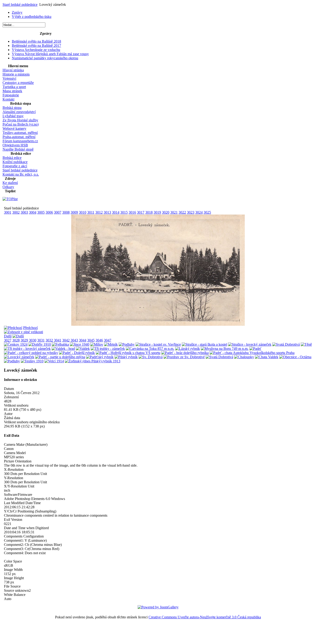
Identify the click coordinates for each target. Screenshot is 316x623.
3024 (199, 212)
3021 (174, 212)
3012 (99, 212)
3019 (157, 212)
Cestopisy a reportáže (18, 83)
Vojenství (9, 78)
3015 (124, 212)
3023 (190, 212)
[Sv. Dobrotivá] (151, 357)
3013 (107, 212)
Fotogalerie (11, 95)
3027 (7, 340)
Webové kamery (14, 128)
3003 (24, 212)
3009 (74, 212)
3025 (207, 212)
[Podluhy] (127, 344)
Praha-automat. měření (19, 137)
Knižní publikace (15, 162)
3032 (49, 340)
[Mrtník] (111, 344)
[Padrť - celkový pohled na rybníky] (31, 353)
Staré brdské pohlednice (20, 4)
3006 (49, 212)
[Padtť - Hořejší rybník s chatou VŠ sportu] (128, 353)
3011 (90, 212)
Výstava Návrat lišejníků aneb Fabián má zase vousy (50, 54)
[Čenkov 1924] (16, 344)
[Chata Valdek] (266, 357)
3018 (149, 212)
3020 (165, 212)
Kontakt (8, 99)
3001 (7, 212)
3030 (32, 340)
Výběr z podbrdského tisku (31, 17)
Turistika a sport (14, 87)
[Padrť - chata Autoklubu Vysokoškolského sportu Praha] (252, 353)
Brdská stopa (12, 108)
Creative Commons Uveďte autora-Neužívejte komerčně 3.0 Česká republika (205, 617)
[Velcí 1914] (54, 361)
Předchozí (30, 328)
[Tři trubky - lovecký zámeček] (27, 349)
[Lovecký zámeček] (158, 324)
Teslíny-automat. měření (20, 133)
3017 (140, 212)
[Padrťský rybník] (100, 357)
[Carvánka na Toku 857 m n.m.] (150, 349)
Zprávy (17, 12)
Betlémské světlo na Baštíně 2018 (36, 41)
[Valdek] (83, 349)
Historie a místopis (16, 74)
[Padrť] (255, 349)
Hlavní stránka (13, 70)
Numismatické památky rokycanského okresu (45, 58)
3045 (91, 340)
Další (8, 336)
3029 (24, 340)
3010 (82, 212)
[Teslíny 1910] (32, 361)
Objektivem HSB (15, 145)
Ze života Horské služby (20, 120)
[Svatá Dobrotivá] (286, 344)
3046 (99, 340)
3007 (57, 212)
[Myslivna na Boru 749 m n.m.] (224, 349)
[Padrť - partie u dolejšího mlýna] (60, 357)
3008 (66, 212)
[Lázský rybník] (187, 349)
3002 (16, 212)
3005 (41, 212)
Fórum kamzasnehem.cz (20, 141)
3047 (107, 340)
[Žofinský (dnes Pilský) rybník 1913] (92, 361)
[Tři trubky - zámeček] (108, 349)
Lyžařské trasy (13, 116)
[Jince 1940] (79, 344)
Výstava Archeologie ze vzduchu (36, 50)
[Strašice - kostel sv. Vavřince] (158, 344)
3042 (66, 340)
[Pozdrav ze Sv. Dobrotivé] (184, 357)
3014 (115, 212)
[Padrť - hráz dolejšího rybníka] (185, 353)
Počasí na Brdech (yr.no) (21, 124)
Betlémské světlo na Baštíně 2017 (36, 45)
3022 (182, 212)
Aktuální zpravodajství (19, 112)
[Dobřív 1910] (39, 344)
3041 (57, 340)
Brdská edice (12, 158)
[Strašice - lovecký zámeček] (249, 344)
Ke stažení (10, 183)
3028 (16, 340)
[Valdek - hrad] (63, 349)
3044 (82, 340)
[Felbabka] (60, 344)
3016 (132, 212)
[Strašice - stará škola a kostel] (204, 344)
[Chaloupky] (244, 357)
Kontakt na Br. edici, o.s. (21, 174)
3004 (32, 212)
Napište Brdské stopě (18, 149)
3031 (41, 340)
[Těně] (306, 344)
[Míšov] (96, 344)
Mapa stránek (12, 91)
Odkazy (8, 187)
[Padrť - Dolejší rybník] (77, 353)
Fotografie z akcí (15, 166)
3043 (74, 340)
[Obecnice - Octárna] (295, 357)
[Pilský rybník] (126, 357)
